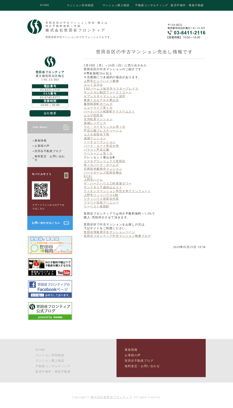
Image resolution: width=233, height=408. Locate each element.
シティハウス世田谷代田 (101, 198)
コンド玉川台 (93, 84)
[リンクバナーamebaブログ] (50, 318)
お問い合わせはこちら (46, 222)
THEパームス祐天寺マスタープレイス (111, 88)
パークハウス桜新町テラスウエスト (109, 111)
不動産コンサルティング (151, 5)
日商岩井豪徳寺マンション (103, 168)
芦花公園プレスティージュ (103, 130)
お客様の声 (42, 145)
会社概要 (50, 113)
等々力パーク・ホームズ (101, 165)
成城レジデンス (95, 123)
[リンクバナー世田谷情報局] (50, 252)
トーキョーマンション (100, 142)
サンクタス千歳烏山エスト (103, 187)
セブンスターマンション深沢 (104, 96)
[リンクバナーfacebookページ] (50, 296)
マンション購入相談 (116, 5)
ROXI (88, 176)
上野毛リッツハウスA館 (101, 195)
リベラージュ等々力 (98, 153)
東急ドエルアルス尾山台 (101, 100)
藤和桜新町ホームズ (98, 103)
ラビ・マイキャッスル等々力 (104, 126)
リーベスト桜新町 (96, 206)
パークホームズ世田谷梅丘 (103, 172)
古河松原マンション (98, 119)
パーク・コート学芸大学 (101, 145)
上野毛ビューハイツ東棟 (101, 81)
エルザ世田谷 (93, 115)
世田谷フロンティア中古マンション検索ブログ (117, 235)
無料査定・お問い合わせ (50, 158)
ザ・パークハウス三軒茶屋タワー (108, 183)
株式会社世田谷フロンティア (111, 397)
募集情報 (41, 140)
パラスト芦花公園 (96, 149)
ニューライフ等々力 (98, 107)
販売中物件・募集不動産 (187, 5)
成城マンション (95, 138)
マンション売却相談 (80, 5)
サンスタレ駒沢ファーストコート (108, 92)
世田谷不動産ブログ (48, 151)
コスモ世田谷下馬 (96, 134)
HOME (44, 5)
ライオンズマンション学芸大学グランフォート (117, 191)
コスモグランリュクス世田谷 (104, 161)
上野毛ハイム (93, 179)
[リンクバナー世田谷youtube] (50, 274)
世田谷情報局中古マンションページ (109, 232)
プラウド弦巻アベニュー (101, 202)
